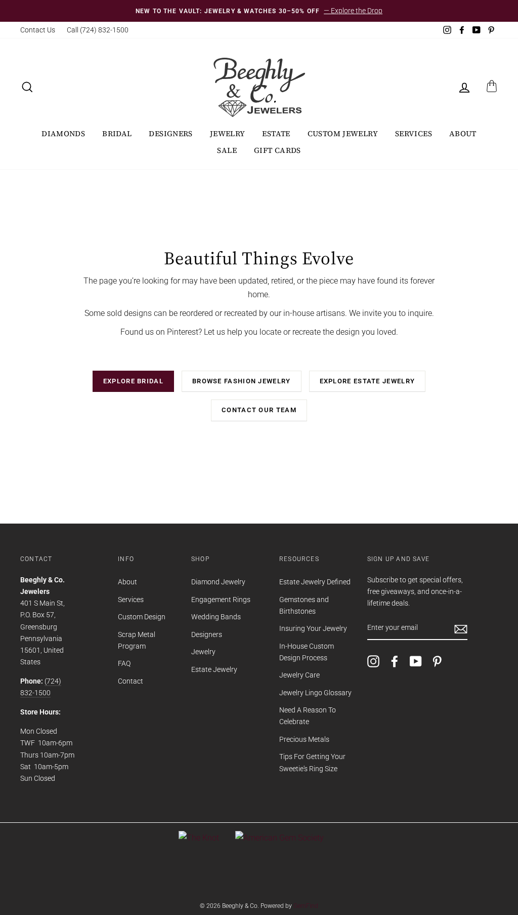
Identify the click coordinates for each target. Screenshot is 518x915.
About (463, 133)
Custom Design (141, 617)
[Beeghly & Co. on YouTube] (416, 661)
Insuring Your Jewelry (313, 628)
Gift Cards (277, 150)
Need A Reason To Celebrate (307, 716)
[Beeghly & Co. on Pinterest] (437, 661)
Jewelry (227, 133)
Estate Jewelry (214, 669)
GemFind (305, 905)
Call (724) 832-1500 (97, 30)
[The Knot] (199, 838)
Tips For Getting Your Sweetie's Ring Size (312, 762)
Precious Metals (304, 739)
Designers (170, 133)
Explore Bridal (133, 381)
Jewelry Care (299, 675)
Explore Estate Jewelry (367, 381)
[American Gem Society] (279, 838)
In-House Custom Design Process (306, 652)
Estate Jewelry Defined (315, 582)
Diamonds (63, 133)
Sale (227, 150)
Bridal (117, 133)
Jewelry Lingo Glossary (315, 693)
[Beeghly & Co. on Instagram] (373, 661)
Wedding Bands (216, 617)
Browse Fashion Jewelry (241, 381)
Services (413, 133)
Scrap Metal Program (136, 640)
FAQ (124, 663)
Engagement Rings (220, 599)
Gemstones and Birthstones (304, 605)
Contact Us (37, 30)
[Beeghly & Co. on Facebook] (394, 661)
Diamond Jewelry (218, 582)
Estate (276, 133)
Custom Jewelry (343, 133)
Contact (130, 681)
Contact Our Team (259, 410)
